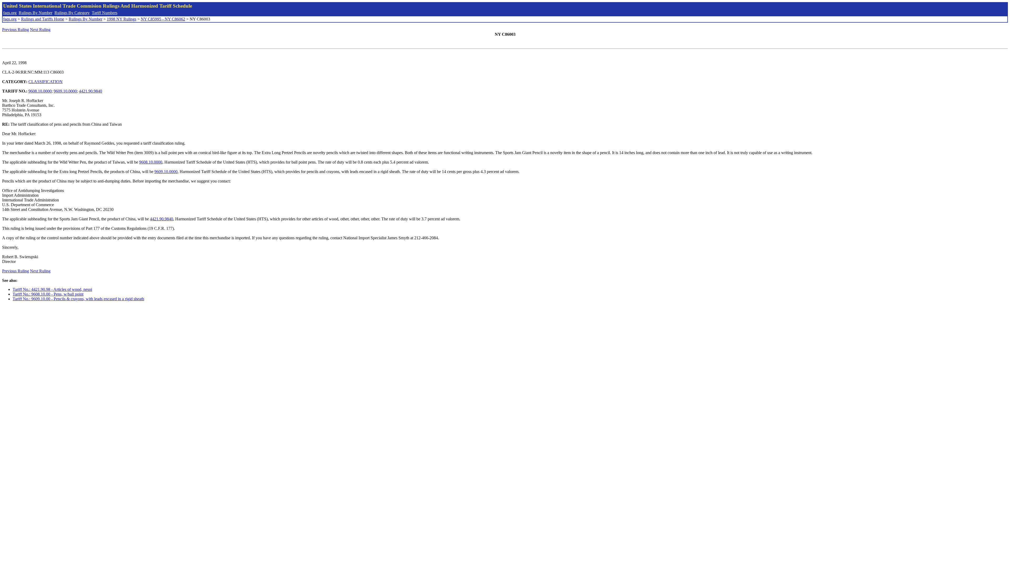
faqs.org (10, 13)
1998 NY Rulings (121, 19)
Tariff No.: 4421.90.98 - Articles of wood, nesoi (52, 289)
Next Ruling (40, 29)
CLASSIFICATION (45, 81)
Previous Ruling (15, 29)
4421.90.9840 (90, 91)
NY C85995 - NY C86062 (163, 19)
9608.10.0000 (40, 91)
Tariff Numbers (104, 13)
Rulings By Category (72, 13)
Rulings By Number (35, 13)
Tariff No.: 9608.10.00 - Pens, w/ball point (48, 294)
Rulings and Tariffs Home (42, 19)
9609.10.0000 (65, 91)
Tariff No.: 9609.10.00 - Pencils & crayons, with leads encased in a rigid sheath (78, 299)
